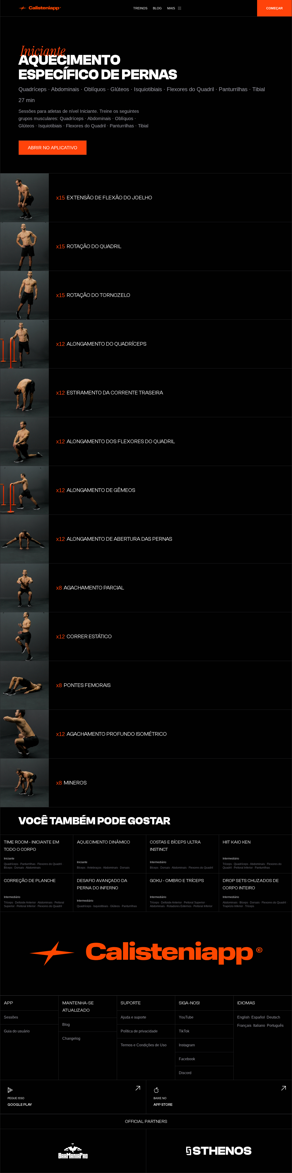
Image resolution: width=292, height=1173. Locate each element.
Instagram (187, 1045)
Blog (157, 8)
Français (244, 1025)
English (243, 1017)
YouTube (186, 1017)
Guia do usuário (17, 1031)
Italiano (259, 1025)
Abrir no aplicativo (52, 147)
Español (258, 1017)
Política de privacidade (139, 1031)
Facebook (187, 1059)
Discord (185, 1073)
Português (275, 1025)
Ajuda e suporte (133, 1017)
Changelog (71, 1038)
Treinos (140, 8)
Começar (274, 8)
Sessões (11, 1017)
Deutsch (273, 1017)
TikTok (184, 1031)
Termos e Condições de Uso (144, 1045)
